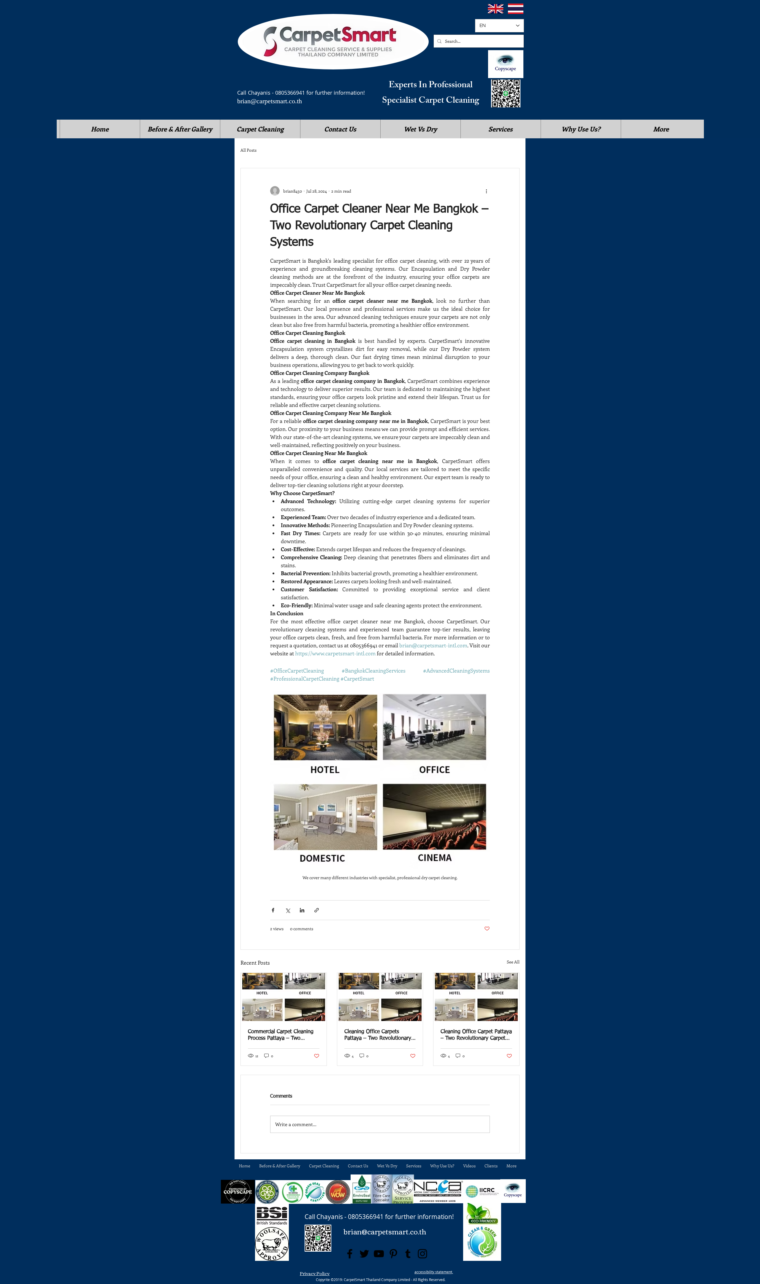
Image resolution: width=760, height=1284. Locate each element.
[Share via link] (316, 910)
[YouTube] (379, 1253)
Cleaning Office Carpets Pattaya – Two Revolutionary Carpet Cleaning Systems (377, 1035)
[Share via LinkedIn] (302, 910)
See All (513, 962)
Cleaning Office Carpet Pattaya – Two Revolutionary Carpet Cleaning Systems (476, 1035)
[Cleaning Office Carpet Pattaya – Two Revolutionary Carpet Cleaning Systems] (476, 997)
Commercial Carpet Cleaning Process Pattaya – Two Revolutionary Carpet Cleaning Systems (283, 1035)
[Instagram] (422, 1253)
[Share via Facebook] (273, 910)
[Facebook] (349, 1253)
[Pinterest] (393, 1253)
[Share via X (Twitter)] (287, 910)
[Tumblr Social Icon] (408, 1253)
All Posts (248, 150)
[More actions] (486, 190)
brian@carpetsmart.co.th (269, 101)
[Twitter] (364, 1253)
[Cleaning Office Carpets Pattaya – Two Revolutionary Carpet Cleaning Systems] (380, 997)
